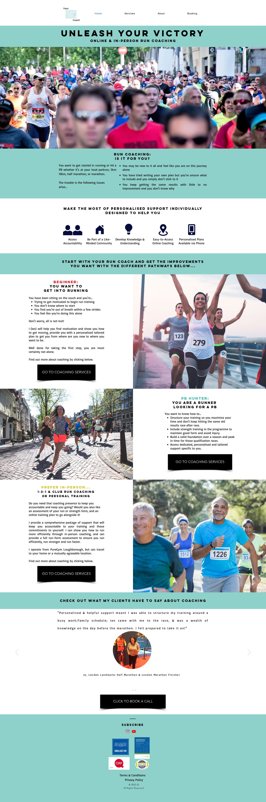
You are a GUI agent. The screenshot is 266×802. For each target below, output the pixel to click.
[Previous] (16, 652)
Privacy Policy (134, 780)
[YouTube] (134, 731)
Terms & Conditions (132, 775)
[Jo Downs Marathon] (130, 690)
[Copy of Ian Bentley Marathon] (135, 690)
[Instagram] (127, 731)
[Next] (249, 652)
